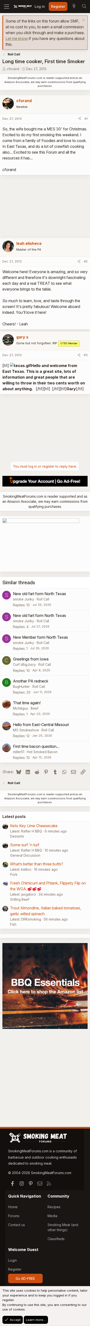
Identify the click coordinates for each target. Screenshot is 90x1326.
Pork (14, 874)
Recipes (54, 1207)
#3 (86, 355)
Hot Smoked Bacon (42, 752)
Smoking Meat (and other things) (63, 1227)
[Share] (79, 119)
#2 (86, 261)
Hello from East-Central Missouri (41, 724)
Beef (34, 708)
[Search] (84, 6)
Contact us (16, 1225)
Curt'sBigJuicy (24, 664)
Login (12, 1260)
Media (52, 1216)
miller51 (18, 752)
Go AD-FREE (25, 1278)
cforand (13, 69)
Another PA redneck (30, 681)
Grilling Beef (19, 899)
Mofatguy (20, 708)
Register (14, 1269)
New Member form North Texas (40, 637)
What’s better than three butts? (36, 864)
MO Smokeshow (26, 730)
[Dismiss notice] (83, 20)
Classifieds (56, 1239)
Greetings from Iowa (30, 659)
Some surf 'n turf (24, 844)
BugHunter (21, 686)
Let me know (17, 38)
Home (13, 1207)
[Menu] (6, 6)
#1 (86, 118)
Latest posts (14, 816)
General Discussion (25, 855)
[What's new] (74, 6)
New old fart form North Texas (39, 593)
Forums (13, 1216)
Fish (13, 924)
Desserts (17, 836)
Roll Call (43, 599)
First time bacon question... (36, 746)
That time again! (27, 702)
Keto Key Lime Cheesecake (34, 825)
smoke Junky (23, 599)
